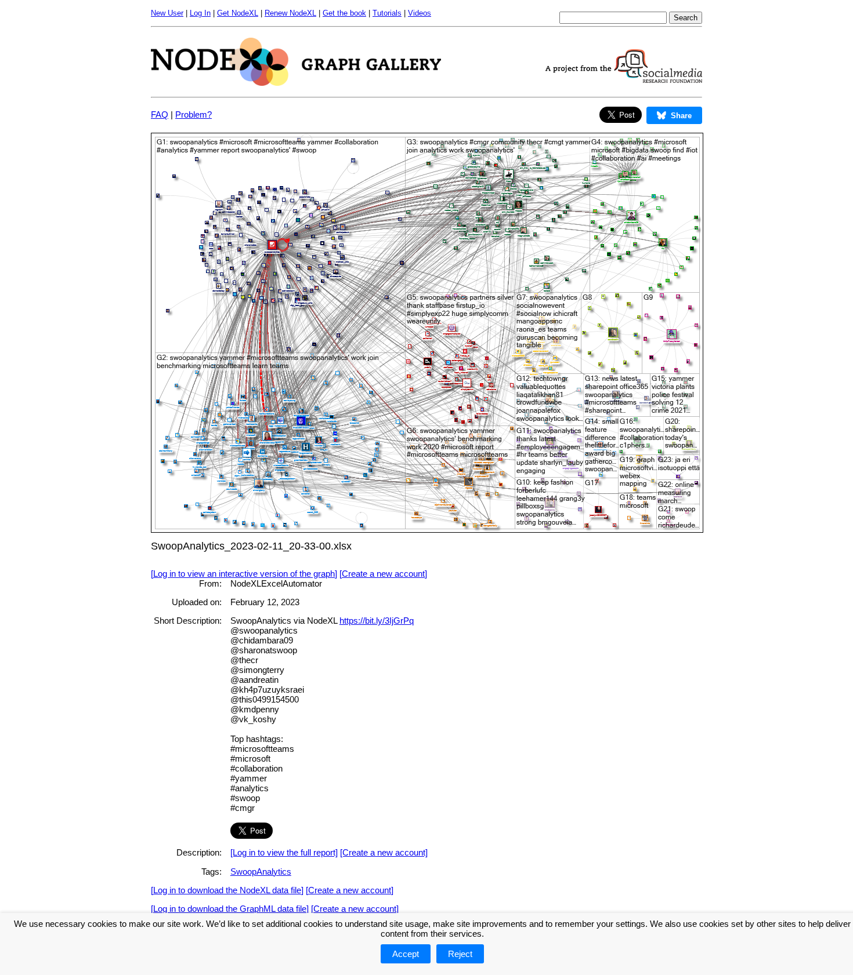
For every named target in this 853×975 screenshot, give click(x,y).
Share (681, 115)
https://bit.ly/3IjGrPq (376, 620)
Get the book (344, 13)
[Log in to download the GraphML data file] (230, 909)
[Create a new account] (383, 574)
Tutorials (387, 13)
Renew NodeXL (290, 13)
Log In (200, 13)
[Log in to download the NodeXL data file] (227, 890)
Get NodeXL (237, 13)
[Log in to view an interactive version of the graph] (244, 574)
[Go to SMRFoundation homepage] (623, 80)
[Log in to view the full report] (284, 852)
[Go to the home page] (296, 83)
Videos (419, 13)
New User (167, 13)
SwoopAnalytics (260, 871)
